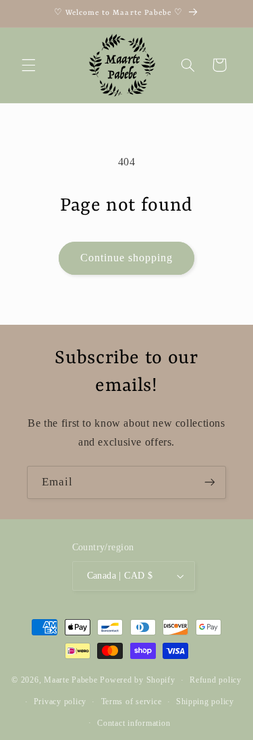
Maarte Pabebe (71, 680)
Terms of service (131, 701)
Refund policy (216, 680)
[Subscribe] (209, 482)
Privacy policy (60, 701)
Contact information (133, 723)
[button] (28, 64)
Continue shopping (126, 257)
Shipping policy (205, 701)
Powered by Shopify (137, 680)
